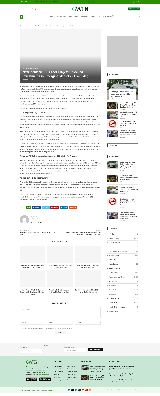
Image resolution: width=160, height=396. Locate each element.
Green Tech (85, 17)
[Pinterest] (30, 9)
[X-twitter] (72, 390)
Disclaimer (120, 390)
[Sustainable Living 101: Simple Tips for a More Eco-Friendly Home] (112, 105)
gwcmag (34, 216)
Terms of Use (71, 380)
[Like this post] (29, 207)
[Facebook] (21, 9)
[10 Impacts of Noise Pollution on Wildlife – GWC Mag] (88, 254)
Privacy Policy (111, 390)
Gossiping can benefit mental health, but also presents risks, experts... (128, 133)
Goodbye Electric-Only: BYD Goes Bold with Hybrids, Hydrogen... (54, 2)
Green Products (123, 285)
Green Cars (123, 260)
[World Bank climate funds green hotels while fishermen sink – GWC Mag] (60, 278)
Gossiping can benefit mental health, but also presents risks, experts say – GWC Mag (128, 215)
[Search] (139, 17)
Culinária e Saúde (123, 242)
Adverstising (57, 380)
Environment (123, 247)
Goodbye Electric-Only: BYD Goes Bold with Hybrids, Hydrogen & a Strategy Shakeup (127, 165)
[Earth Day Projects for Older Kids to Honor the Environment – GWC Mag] (88, 278)
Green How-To (95, 17)
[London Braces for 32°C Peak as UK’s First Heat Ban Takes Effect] (112, 115)
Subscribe (127, 390)
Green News (123, 281)
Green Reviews (108, 16)
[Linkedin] (33, 9)
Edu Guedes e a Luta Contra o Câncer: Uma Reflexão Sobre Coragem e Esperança (128, 202)
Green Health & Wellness (57, 17)
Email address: (69, 347)
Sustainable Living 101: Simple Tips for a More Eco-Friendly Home (128, 105)
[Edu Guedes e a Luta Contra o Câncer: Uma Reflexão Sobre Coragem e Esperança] (112, 124)
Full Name (23, 347)
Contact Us (70, 369)
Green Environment (123, 268)
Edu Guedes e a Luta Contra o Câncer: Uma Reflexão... (128, 123)
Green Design (123, 264)
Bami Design (51, 390)
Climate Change (123, 238)
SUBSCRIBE (135, 9)
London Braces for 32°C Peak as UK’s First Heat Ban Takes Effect (129, 189)
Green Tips (123, 294)
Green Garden (123, 272)
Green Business (73, 17)
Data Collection (71, 374)
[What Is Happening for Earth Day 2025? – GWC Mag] (60, 254)
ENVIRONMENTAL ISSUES (123, 251)
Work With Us (71, 366)
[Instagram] (27, 9)
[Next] (32, 1)
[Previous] (30, 1)
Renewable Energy (123, 298)
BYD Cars (123, 234)
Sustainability (123, 303)
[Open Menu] (21, 17)
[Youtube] (36, 9)
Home (21, 26)
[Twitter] (24, 9)
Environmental (58, 366)
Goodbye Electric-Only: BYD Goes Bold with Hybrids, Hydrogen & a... (122, 94)
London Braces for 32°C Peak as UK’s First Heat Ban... (128, 114)
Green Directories (72, 371)
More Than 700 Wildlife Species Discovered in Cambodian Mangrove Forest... (32, 292)
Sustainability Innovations (123, 307)
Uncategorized (123, 311)
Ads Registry (135, 390)
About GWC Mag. (72, 377)
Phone (46, 345)
